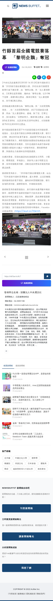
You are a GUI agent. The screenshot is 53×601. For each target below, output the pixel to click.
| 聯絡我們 (40, 593)
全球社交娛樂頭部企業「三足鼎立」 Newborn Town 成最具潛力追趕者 (28, 435)
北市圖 (7, 458)
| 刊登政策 (12, 593)
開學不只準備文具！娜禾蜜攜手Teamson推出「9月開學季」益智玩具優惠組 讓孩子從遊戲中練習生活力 (32, 411)
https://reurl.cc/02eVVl (27, 211)
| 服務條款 (21, 593)
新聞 (38, 67)
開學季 (35, 458)
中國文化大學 (21, 458)
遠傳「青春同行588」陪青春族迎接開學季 (31, 423)
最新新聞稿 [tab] (20, 365)
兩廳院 (7, 463)
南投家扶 (42, 469)
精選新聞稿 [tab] (8, 365)
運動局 (43, 463)
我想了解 (26, 567)
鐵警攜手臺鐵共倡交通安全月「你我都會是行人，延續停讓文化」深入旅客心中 (31, 398)
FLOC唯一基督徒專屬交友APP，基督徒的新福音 (32, 375)
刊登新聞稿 (26, 508)
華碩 (6, 469)
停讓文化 (19, 463)
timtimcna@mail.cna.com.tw (26, 305)
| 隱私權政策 (30, 593)
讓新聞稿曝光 (26, 536)
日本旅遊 (32, 463)
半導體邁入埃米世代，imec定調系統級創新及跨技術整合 (32, 386)
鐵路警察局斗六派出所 (23, 469)
